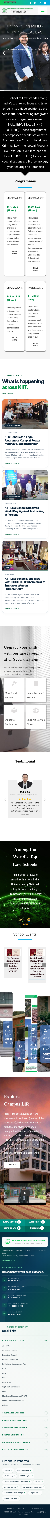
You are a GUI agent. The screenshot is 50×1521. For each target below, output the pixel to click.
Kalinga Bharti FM (10, 1499)
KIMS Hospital (25, 1477)
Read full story (12, 463)
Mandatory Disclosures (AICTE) (14, 1397)
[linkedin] (35, 3)
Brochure (10, 1509)
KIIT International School (32, 1488)
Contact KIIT (8, 1262)
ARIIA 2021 (6, 1384)
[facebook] (30, 3)
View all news (9, 394)
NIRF (4, 1379)
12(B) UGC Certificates (11, 1388)
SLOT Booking (25, 83)
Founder (7, 1471)
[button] (44, 800)
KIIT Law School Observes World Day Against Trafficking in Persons (24, 511)
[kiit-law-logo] (17, 8)
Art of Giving (8, 1477)
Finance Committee (10, 1361)
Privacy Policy (21, 1509)
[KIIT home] (25, 1243)
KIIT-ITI (37, 1483)
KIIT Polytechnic (10, 1488)
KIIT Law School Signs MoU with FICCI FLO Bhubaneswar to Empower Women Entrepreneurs (25, 584)
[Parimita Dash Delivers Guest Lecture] (36, 949)
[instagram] (40, 3)
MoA (4, 1393)
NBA (4, 1374)
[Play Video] (25, 1194)
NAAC (4, 1370)
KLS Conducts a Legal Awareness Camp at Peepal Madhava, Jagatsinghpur (22, 440)
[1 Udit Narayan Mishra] (12, 949)
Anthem (5, 1406)
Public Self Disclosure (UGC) (13, 1402)
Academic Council (9, 1352)
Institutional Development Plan (14, 1365)
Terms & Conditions (36, 1509)
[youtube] (45, 3)
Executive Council (9, 1356)
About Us (6, 1347)
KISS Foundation (23, 1471)
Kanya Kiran (33, 1494)
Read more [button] (25, 814)
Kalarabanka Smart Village (13, 1494)
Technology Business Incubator (16, 1483)
